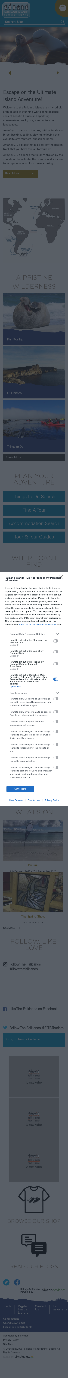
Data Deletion (16, 800)
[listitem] (34, 634)
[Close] (62, 578)
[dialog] (34, 689)
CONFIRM (20, 789)
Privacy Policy (52, 800)
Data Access (34, 800)
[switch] (55, 641)
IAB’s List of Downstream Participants (37, 624)
